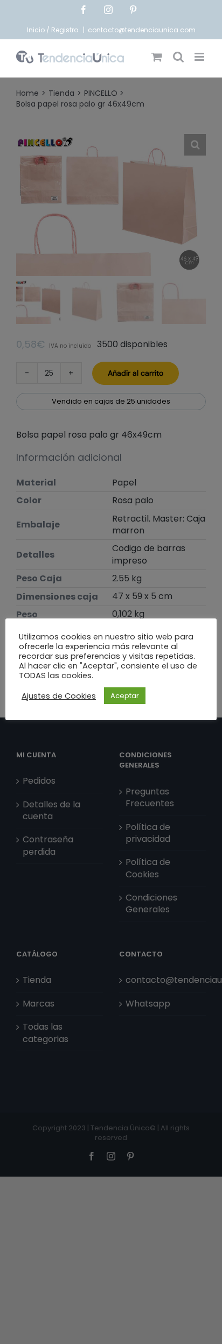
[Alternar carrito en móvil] (156, 56)
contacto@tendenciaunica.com (142, 29)
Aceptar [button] (124, 696)
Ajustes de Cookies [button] (59, 696)
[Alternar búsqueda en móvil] (178, 56)
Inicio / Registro (53, 29)
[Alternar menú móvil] (200, 56)
